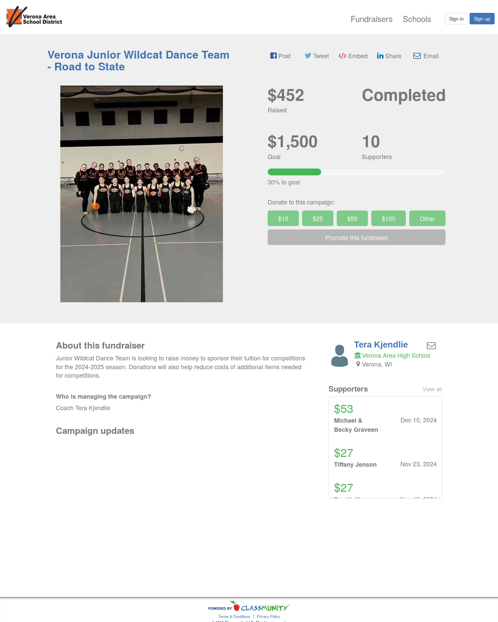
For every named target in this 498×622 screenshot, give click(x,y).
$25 (318, 218)
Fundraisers (372, 18)
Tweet (320, 55)
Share (392, 55)
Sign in (456, 18)
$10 (283, 218)
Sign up (482, 18)
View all (432, 389)
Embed (357, 55)
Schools (417, 18)
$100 (388, 218)
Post (284, 55)
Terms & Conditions (234, 616)
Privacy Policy (268, 616)
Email (430, 55)
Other (427, 218)
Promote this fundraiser (356, 237)
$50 (352, 218)
